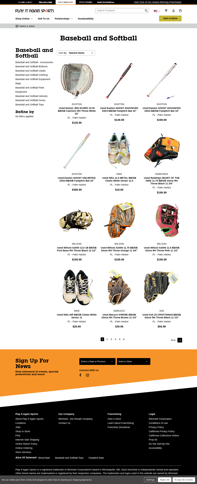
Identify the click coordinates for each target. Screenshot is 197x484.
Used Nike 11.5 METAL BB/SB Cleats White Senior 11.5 (119, 179)
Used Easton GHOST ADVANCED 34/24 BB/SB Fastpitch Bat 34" (162, 109)
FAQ (17, 435)
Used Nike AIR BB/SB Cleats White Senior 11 (77, 316)
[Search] (146, 11)
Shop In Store (22, 431)
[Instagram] (87, 375)
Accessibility (155, 448)
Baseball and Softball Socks (30, 100)
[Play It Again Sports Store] (66, 2)
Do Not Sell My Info (159, 444)
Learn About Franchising (121, 423)
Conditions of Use (158, 423)
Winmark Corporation (160, 419)
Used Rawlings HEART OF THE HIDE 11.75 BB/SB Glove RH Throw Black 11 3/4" (162, 181)
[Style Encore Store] (86, 2)
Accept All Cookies (184, 479)
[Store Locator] (166, 10)
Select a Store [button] (27, 26)
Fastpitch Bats (96, 457)
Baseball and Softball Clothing (31, 75)
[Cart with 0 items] (180, 10)
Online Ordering (23, 448)
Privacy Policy (156, 427)
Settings (150, 479)
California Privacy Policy (162, 431)
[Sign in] (173, 10)
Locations (20, 423)
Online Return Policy (26, 444)
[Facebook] (80, 375)
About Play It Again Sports (29, 419)
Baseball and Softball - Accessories (34, 62)
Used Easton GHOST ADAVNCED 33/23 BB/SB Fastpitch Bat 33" (119, 109)
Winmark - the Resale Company (75, 419)
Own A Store (170, 18)
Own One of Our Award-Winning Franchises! (158, 2)
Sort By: (63, 53)
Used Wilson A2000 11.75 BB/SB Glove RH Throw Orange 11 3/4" (119, 249)
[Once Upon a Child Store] (46, 2)
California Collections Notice (164, 435)
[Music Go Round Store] (106, 2)
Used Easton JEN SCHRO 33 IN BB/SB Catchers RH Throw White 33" (77, 111)
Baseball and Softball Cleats (30, 70)
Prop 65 (153, 439)
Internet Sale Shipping (27, 439)
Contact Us (64, 423)
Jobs (18, 427)
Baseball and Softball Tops (29, 104)
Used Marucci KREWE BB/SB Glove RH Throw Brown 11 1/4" (119, 316)
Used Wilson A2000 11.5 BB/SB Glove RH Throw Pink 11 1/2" (161, 249)
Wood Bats (44, 457)
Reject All (164, 479)
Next (173, 340)
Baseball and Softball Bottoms (31, 66)
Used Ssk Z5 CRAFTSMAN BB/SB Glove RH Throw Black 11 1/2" (161, 316)
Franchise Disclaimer (119, 427)
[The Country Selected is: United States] (157, 11)
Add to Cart (76, 80)
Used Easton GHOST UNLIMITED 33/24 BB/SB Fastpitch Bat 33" (77, 179)
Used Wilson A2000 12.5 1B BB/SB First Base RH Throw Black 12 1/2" (76, 249)
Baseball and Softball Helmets (31, 96)
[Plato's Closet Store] (25, 2)
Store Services (23, 452)
